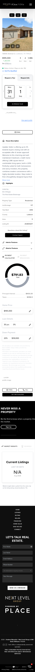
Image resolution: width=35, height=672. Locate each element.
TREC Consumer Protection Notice (17, 650)
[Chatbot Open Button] (29, 666)
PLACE (23, 641)
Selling (17, 518)
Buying (17, 515)
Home (18, 510)
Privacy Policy (5, 669)
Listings (17, 512)
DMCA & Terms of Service (19, 669)
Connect (17, 529)
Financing (17, 521)
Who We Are (17, 527)
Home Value (17, 524)
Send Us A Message (17, 588)
